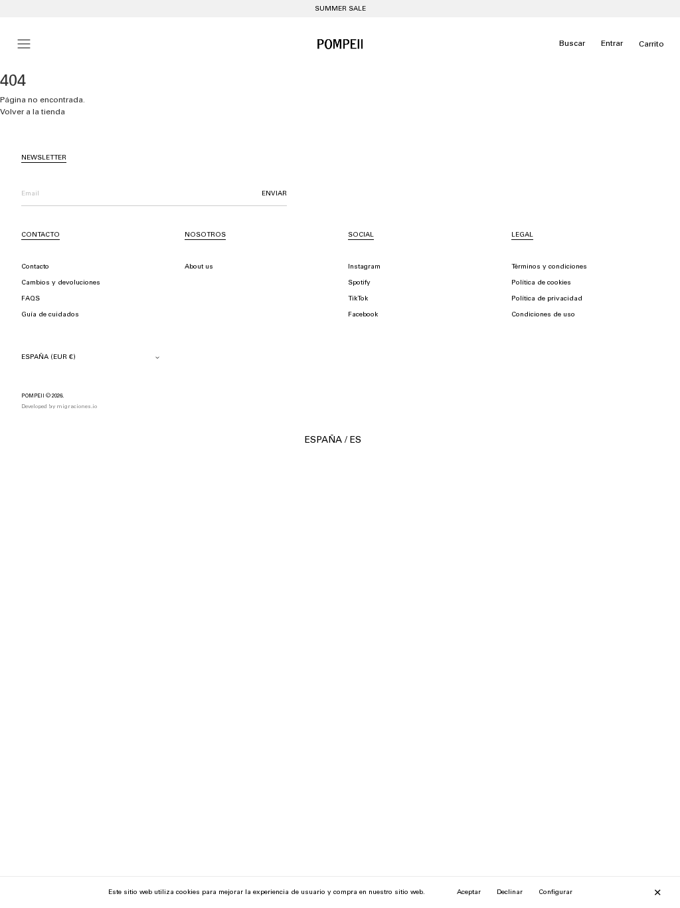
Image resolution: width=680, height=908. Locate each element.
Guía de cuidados (50, 315)
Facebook (363, 315)
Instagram (364, 267)
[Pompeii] (340, 44)
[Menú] (24, 44)
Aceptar (469, 892)
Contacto (35, 267)
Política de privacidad (546, 299)
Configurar (555, 892)
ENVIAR (274, 194)
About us (199, 267)
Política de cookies (541, 283)
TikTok (358, 299)
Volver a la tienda (32, 112)
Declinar (510, 892)
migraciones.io (76, 406)
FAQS (30, 299)
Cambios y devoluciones (60, 283)
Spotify (359, 283)
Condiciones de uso (543, 315)
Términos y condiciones (549, 267)
